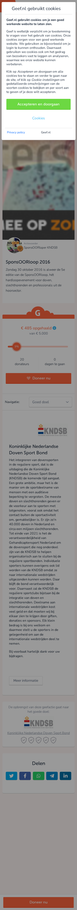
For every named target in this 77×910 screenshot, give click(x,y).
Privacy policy (16, 132)
